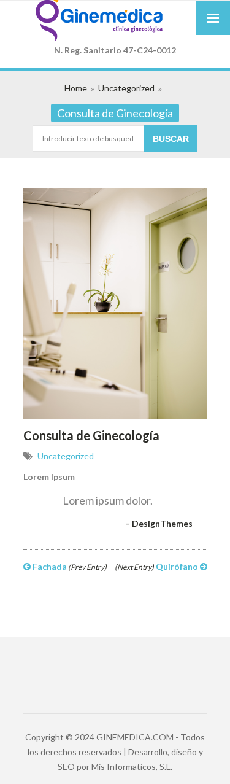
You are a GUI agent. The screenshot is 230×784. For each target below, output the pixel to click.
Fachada (69, 566)
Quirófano (157, 566)
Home (75, 88)
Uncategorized (126, 88)
